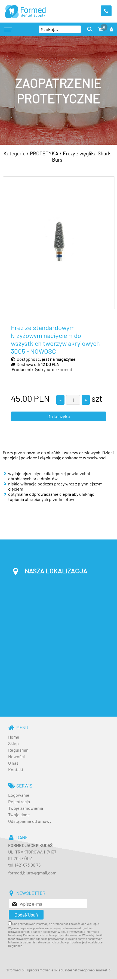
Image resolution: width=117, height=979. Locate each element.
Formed (64, 369)
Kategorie (15, 153)
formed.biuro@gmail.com (32, 872)
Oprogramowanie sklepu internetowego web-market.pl (69, 970)
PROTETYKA (44, 153)
